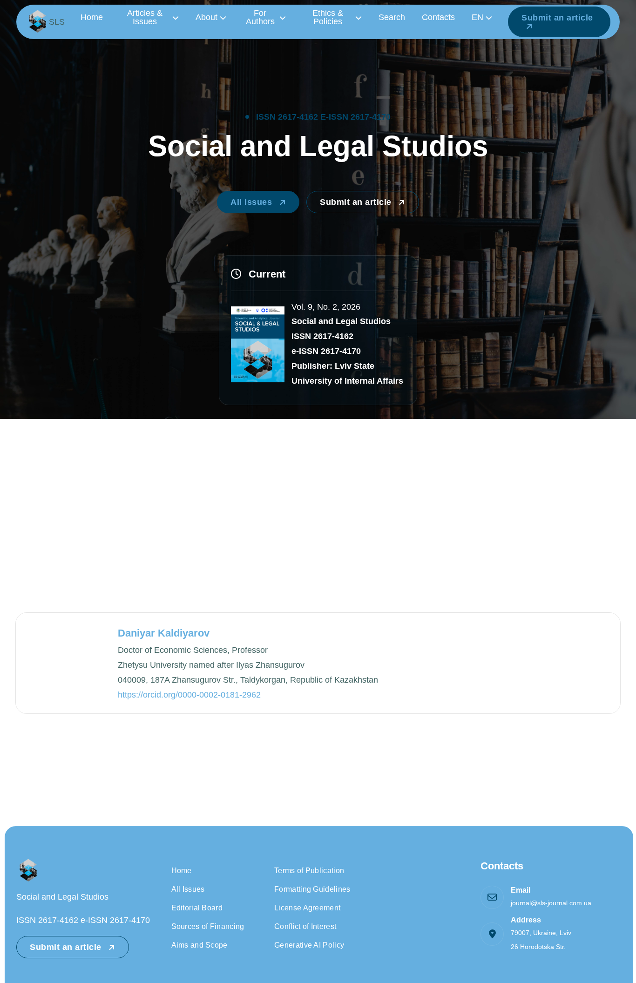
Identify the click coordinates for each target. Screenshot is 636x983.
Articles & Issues (144, 17)
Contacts (438, 17)
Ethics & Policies (327, 17)
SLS (57, 22)
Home (92, 17)
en (477, 17)
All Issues (252, 202)
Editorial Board (197, 908)
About (206, 17)
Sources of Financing (207, 926)
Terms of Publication (309, 871)
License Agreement (307, 908)
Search (392, 17)
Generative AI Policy (309, 945)
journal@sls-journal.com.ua (551, 903)
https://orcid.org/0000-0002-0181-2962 (189, 694)
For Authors (260, 17)
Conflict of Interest (305, 926)
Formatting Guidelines (312, 889)
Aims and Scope (199, 945)
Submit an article (557, 17)
